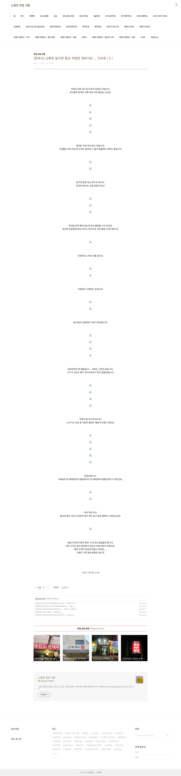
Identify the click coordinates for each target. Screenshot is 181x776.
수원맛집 (56, 737)
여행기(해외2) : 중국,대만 (45, 37)
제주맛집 (85, 26)
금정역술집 (93, 737)
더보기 (54, 753)
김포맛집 (108, 745)
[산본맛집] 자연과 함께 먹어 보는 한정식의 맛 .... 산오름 (53, 615)
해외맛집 (97, 26)
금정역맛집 (57, 733)
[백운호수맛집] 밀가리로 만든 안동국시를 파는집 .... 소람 (53, 606)
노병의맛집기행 (92, 749)
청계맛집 (119, 733)
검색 (167, 735)
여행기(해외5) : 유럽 (127, 37)
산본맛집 (118, 749)
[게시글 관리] (46, 588)
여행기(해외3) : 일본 (68, 37)
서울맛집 (96, 16)
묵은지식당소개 (113, 26)
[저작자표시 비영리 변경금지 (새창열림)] (64, 588)
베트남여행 (106, 749)
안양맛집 (95, 733)
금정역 (85, 733)
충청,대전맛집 (55, 26)
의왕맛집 (119, 745)
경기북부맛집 (126, 16)
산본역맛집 (68, 745)
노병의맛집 (113, 741)
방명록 (32, 16)
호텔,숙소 (154, 37)
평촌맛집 (122, 737)
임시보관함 (44, 16)
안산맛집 (67, 737)
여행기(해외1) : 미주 (22, 37)
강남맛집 (67, 741)
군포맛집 (89, 741)
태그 (22, 16)
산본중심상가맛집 (94, 745)
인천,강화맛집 (142, 16)
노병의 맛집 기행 (20, 5)
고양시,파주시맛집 (160, 16)
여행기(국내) (129, 26)
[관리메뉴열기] (176, 5)
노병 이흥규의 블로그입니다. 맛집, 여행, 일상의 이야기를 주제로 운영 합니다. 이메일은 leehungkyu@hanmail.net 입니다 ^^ (86, 687)
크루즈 (143, 37)
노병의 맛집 (107, 733)
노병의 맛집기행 (108, 737)
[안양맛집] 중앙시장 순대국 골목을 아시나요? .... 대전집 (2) (54, 603)
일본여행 (78, 741)
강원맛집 (17, 26)
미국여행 (56, 745)
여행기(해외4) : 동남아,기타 (103, 37)
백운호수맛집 (80, 737)
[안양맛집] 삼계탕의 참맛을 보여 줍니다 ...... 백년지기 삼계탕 (55, 609)
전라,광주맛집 (71, 26)
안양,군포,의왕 (68, 16)
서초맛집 (56, 741)
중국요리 (56, 749)
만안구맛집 (101, 741)
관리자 (99, 772)
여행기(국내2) (144, 26)
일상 (55, 16)
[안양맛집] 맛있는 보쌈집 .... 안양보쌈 (47, 612)
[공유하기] (43, 588)
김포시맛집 (83, 16)
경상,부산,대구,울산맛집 (35, 26)
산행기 (84, 37)
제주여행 (78, 749)
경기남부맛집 (110, 16)
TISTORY (91, 772)
